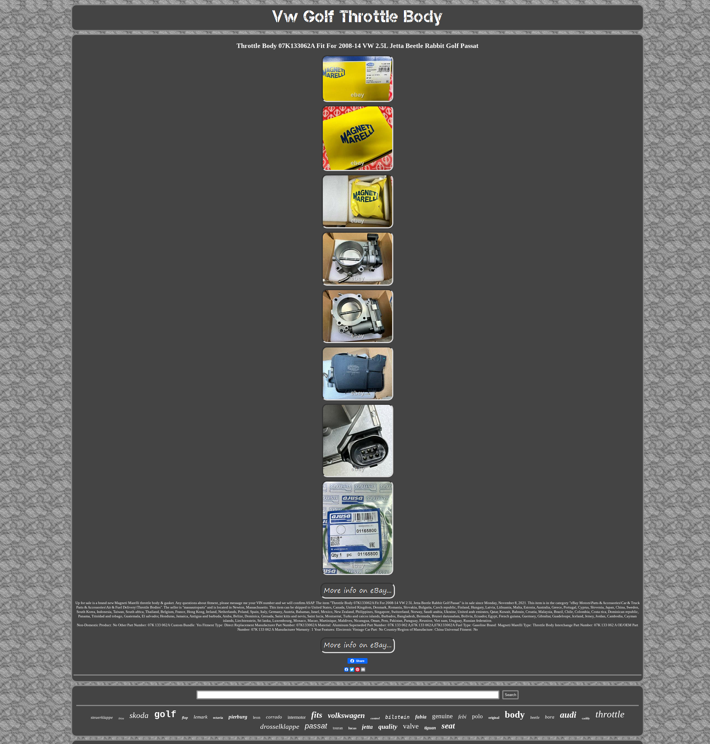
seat (448, 725)
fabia (421, 717)
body (515, 714)
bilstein (397, 717)
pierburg (238, 717)
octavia (218, 718)
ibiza (121, 718)
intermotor (297, 717)
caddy (586, 718)
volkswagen (346, 715)
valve (411, 726)
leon (256, 717)
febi (462, 716)
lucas (352, 728)
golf (165, 715)
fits (316, 715)
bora (549, 717)
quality (387, 726)
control (375, 718)
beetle (534, 717)
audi (568, 715)
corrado (274, 717)
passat (316, 726)
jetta (367, 726)
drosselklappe (279, 726)
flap (185, 717)
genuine (442, 716)
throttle (610, 714)
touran (338, 728)
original (493, 718)
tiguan (430, 727)
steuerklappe (102, 717)
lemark (200, 717)
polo (477, 716)
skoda (139, 715)
